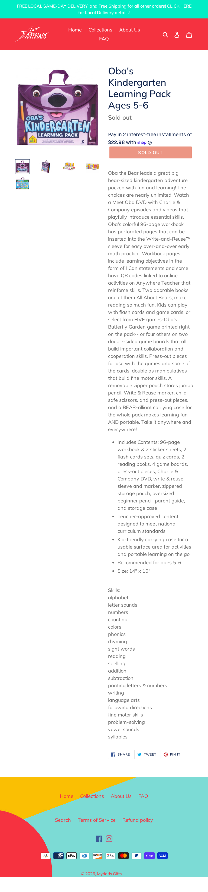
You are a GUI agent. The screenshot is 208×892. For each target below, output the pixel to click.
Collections (92, 796)
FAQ (143, 796)
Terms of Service (97, 820)
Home (66, 796)
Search (63, 820)
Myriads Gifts (109, 873)
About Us (121, 796)
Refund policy (137, 820)
